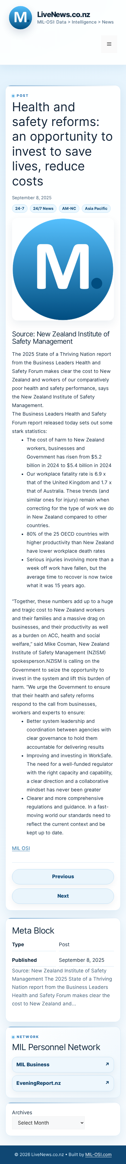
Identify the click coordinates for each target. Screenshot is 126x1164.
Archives (22, 1112)
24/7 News (43, 208)
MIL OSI (21, 848)
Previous (63, 876)
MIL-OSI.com (98, 1154)
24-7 (19, 208)
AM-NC (69, 208)
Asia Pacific (96, 208)
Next (63, 896)
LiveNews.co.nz (63, 14)
